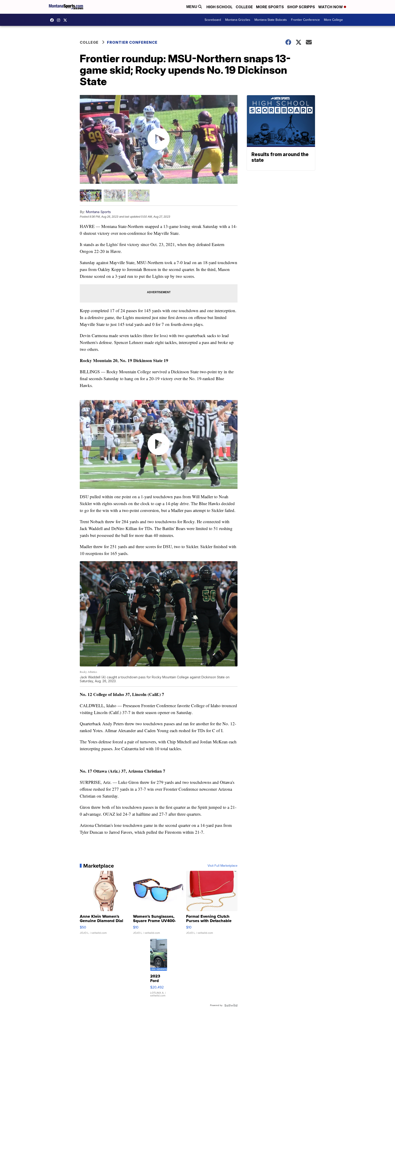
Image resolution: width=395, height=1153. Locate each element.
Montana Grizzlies (237, 19)
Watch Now (331, 7)
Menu (192, 7)
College (244, 7)
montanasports (53, 20)
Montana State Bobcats (270, 19)
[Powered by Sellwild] (231, 1005)
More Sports (270, 7)
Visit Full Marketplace (223, 865)
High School (219, 7)
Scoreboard (213, 19)
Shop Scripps (301, 7)
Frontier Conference (305, 19)
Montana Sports (98, 212)
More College (333, 19)
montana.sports (59, 20)
